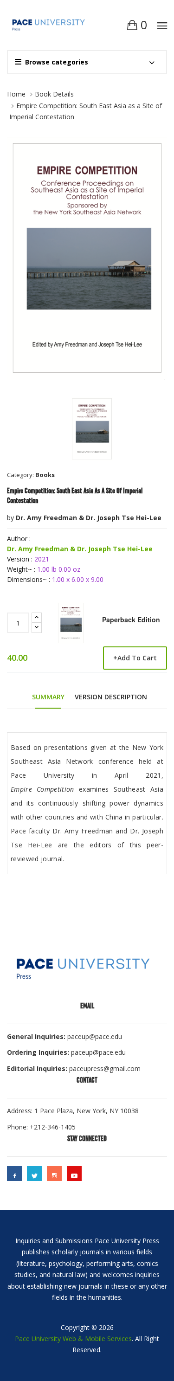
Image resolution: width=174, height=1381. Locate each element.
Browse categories (56, 62)
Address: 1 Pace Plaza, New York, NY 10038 (73, 1110)
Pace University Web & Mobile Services (73, 1338)
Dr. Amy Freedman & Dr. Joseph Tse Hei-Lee (88, 517)
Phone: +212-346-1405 (41, 1127)
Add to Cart (135, 657)
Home (16, 94)
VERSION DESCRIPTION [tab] (111, 696)
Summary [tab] (48, 696)
